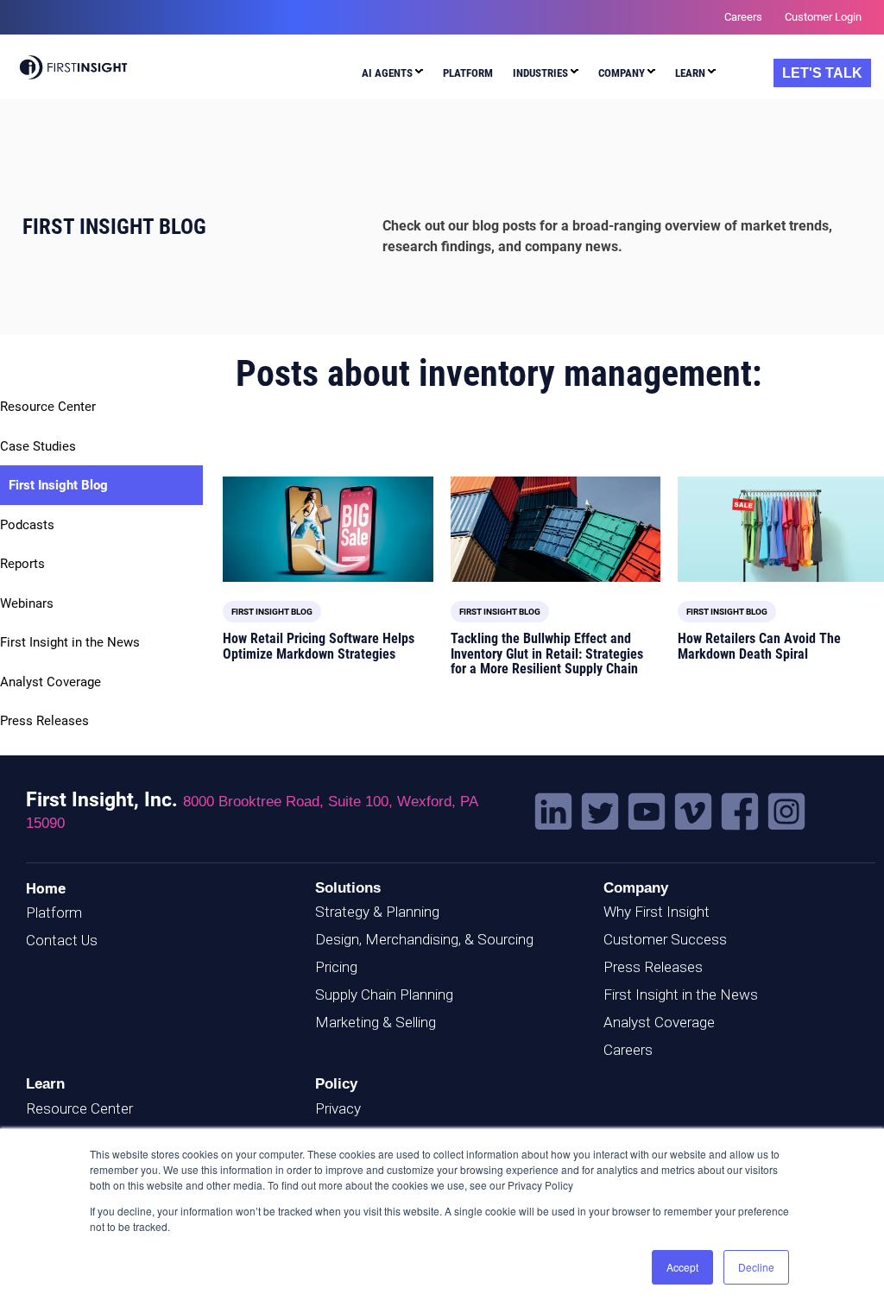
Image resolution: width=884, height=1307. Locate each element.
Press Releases (44, 721)
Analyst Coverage (50, 682)
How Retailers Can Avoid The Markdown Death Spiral (759, 646)
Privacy (338, 1108)
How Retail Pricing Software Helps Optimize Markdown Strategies (318, 646)
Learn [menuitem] (690, 72)
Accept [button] (682, 1267)
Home (46, 888)
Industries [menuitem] (540, 72)
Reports (22, 563)
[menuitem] (392, 75)
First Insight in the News (70, 642)
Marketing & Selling (375, 1022)
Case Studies (38, 446)
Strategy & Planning (377, 911)
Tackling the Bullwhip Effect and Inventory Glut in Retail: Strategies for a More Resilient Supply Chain (547, 653)
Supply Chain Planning (384, 994)
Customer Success (665, 939)
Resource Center (48, 406)
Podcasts (27, 525)
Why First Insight (656, 911)
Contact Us (62, 940)
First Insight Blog (58, 485)
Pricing (336, 967)
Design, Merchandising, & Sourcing (424, 939)
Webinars (27, 603)
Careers (628, 1049)
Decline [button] (756, 1267)
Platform (54, 912)
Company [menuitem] (621, 72)
